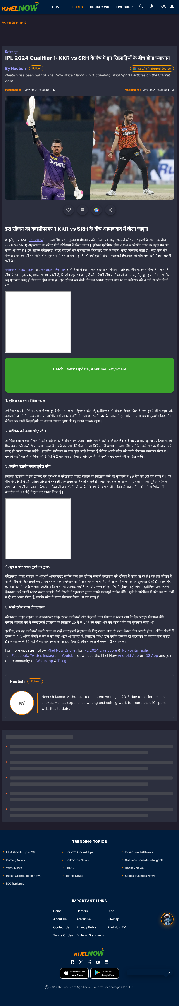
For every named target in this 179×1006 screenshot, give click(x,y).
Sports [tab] (77, 7)
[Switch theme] (152, 6)
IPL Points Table (134, 650)
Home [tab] (57, 7)
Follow (36, 68)
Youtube (68, 655)
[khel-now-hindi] (162, 7)
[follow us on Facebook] (72, 962)
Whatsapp (44, 661)
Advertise (84, 919)
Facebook (20, 655)
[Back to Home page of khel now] (20, 7)
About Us (60, 919)
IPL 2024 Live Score (100, 650)
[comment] (82, 210)
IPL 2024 (36, 240)
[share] (110, 210)
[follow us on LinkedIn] (106, 962)
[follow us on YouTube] (97, 962)
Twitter (35, 655)
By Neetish (15, 68)
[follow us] (96, 210)
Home (57, 911)
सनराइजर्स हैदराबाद (53, 269)
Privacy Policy (87, 927)
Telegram (65, 661)
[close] (169, 972)
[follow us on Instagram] (81, 962)
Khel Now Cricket (62, 650)
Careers (82, 911)
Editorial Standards (90, 935)
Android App (128, 655)
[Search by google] (141, 7)
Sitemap (113, 919)
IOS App (151, 655)
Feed (110, 911)
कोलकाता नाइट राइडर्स (19, 269)
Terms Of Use (63, 935)
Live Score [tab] (125, 7)
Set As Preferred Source (154, 68)
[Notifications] (172, 7)
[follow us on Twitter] (89, 962)
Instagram (51, 655)
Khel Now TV (116, 927)
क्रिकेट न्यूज (11, 51)
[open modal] (167, 919)
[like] (68, 210)
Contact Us (61, 927)
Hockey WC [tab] (99, 7)
